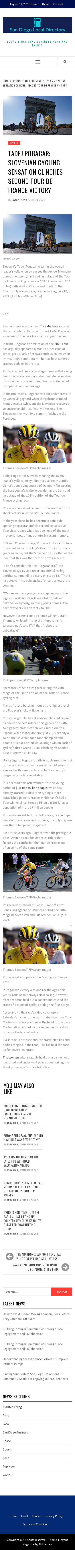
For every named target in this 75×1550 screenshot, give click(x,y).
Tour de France (50, 326)
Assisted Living (12, 1407)
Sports (14, 143)
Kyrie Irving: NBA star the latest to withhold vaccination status (21, 1161)
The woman (11, 1057)
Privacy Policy (54, 1516)
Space (7, 1441)
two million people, (34, 788)
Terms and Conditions (36, 1524)
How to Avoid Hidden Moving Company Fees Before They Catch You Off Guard (36, 1316)
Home (33, 4)
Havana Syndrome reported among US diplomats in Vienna (35, 1267)
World (7, 1475)
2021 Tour (61, 344)
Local (6, 1424)
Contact (58, 4)
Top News (9, 1466)
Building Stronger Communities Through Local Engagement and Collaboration (33, 1331)
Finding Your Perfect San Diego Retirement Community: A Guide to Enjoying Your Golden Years (35, 1376)
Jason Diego (20, 200)
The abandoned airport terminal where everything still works (38, 1256)
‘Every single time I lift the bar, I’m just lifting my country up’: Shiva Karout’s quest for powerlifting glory (22, 1220)
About (45, 4)
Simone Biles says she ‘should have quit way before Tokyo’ (23, 1138)
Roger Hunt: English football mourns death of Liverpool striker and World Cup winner (23, 1189)
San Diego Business (15, 1432)
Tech (6, 1458)
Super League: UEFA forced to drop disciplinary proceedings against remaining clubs (23, 1112)
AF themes (45, 1544)
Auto (6, 1415)
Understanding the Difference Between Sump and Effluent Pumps (35, 1361)
